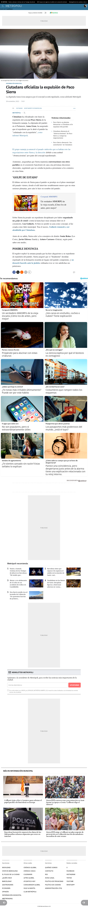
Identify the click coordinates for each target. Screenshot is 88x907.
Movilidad (6, 867)
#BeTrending (7, 899)
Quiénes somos (51, 867)
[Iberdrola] (54, 12)
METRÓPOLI (16, 113)
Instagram (71, 874)
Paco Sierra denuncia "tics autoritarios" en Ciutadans (62, 143)
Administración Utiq (53, 888)
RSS (46, 874)
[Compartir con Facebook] (14, 272)
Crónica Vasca (29, 871)
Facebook (70, 871)
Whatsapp (71, 885)
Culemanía (28, 874)
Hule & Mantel (29, 888)
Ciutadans (19, 108)
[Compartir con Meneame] (21, 272)
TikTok (69, 878)
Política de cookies (53, 885)
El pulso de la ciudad (11, 874)
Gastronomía (7, 885)
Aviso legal (49, 878)
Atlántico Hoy (29, 881)
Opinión (5, 892)
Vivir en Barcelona (10, 871)
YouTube (70, 881)
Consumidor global (32, 885)
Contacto (49, 871)
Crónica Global (30, 867)
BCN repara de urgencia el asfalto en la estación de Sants (52, 2)
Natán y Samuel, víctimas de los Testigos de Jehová (21, 2)
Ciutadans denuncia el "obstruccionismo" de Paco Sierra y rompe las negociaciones (62, 134)
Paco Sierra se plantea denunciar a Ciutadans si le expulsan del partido (63, 124)
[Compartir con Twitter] (18, 272)
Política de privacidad (54, 881)
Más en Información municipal (18, 771)
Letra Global (29, 878)
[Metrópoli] (44, 6)
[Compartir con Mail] (25, 272)
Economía (6, 888)
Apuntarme (74, 685)
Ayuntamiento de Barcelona (33, 108)
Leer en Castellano (6, 9)
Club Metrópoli (30, 892)
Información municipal (14, 83)
